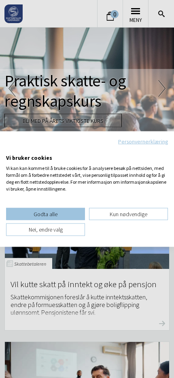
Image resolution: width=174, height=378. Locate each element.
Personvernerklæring (143, 141)
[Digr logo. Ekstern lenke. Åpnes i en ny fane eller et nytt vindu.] (11, 149)
